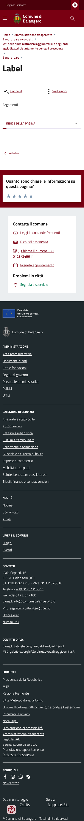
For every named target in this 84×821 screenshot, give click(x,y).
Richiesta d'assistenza (18, 754)
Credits (25, 804)
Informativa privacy (16, 714)
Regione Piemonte (16, 5)
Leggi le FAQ (11, 739)
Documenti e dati (15, 360)
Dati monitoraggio (15, 799)
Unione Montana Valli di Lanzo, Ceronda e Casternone (41, 707)
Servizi (50, 799)
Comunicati (11, 512)
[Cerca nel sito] (71, 18)
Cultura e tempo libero (18, 439)
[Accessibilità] (11, 809)
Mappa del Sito (58, 804)
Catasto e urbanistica (18, 433)
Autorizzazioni (12, 426)
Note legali (10, 721)
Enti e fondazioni (14, 367)
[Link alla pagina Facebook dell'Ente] (5, 776)
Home (6, 34)
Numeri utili (11, 622)
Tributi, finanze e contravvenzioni (26, 481)
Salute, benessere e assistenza (25, 474)
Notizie (7, 505)
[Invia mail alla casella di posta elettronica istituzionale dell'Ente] (34, 601)
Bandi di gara (11, 57)
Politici (7, 388)
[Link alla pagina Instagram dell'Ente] (13, 776)
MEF (6, 686)
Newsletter (11, 782)
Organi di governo (15, 374)
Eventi (7, 549)
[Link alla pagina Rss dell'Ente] (28, 776)
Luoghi (7, 542)
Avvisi (7, 519)
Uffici (6, 395)
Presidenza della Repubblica (22, 679)
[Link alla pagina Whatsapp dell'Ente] (20, 776)
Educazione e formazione (20, 446)
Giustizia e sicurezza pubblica (23, 453)
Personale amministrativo (21, 381)
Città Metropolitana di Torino (23, 700)
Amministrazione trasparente (33, 34)
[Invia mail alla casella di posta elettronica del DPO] (39, 646)
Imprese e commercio (18, 460)
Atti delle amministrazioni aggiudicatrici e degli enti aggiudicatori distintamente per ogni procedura (35, 46)
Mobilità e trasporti (16, 467)
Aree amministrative (17, 353)
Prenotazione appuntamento (23, 749)
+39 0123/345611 (30, 589)
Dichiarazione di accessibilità (23, 727)
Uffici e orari (11, 615)
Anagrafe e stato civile (19, 419)
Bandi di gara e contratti (18, 39)
